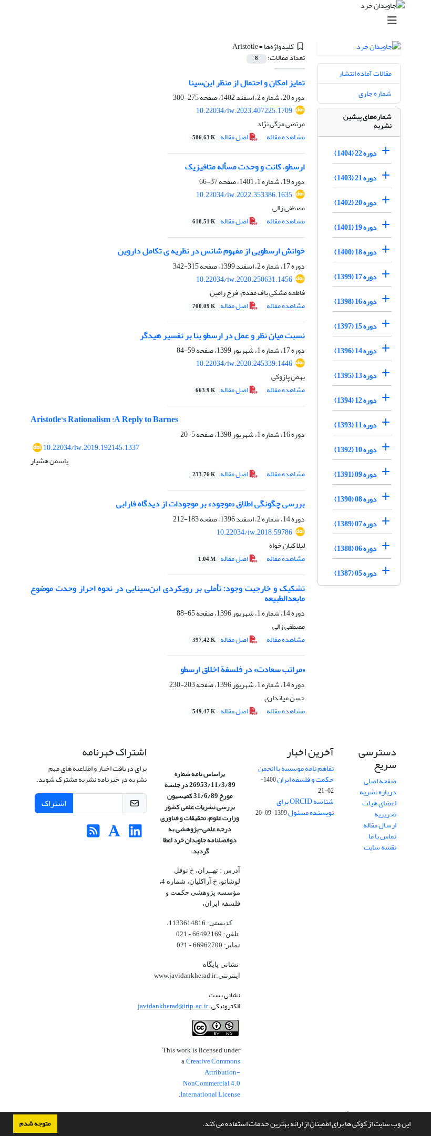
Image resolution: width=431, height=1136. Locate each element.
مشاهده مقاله (285, 137)
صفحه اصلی (380, 781)
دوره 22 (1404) (355, 153)
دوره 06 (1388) (355, 548)
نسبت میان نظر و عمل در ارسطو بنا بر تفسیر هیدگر (222, 335)
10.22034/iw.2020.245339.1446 (244, 363)
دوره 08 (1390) (355, 499)
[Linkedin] (135, 834)
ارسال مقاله (379, 825)
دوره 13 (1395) (355, 376)
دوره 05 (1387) (355, 573)
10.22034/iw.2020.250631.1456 (244, 279)
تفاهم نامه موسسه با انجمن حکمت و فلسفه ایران (296, 773)
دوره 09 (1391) (355, 474)
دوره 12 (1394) (355, 400)
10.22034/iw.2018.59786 (254, 532)
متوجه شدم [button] (35, 1123)
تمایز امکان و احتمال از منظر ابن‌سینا (247, 82)
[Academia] (114, 834)
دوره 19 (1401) (355, 227)
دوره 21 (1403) (355, 178)
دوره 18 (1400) (355, 252)
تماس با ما (382, 836)
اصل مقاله (220, 137)
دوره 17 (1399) (355, 277)
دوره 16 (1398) (355, 301)
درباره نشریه (378, 792)
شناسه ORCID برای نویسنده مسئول (305, 807)
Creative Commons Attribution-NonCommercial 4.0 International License (210, 1078)
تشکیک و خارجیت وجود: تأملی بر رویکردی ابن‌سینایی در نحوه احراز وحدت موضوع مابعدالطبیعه (167, 593)
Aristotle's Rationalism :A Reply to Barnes (104, 419)
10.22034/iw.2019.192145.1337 (91, 448)
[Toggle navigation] (219, 20)
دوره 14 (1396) (355, 351)
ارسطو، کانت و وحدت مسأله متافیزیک (245, 167)
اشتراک (54, 803)
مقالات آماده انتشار (365, 73)
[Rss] (93, 834)
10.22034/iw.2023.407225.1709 (244, 111)
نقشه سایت (380, 847)
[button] (199, 1125)
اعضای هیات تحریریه (379, 808)
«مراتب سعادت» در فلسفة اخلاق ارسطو (242, 669)
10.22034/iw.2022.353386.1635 (244, 195)
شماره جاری (375, 93)
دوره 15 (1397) (355, 326)
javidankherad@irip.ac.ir (173, 1005)
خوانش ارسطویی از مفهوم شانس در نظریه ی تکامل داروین (211, 251)
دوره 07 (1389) (355, 524)
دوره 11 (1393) (355, 425)
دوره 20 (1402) (355, 203)
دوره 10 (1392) (355, 450)
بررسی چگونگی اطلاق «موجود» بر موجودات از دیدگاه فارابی (210, 503)
